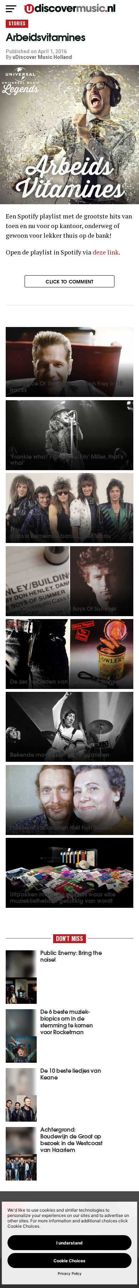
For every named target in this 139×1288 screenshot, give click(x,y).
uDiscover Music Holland (42, 57)
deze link (106, 252)
